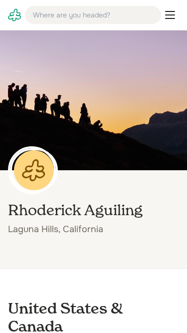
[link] (14, 14)
